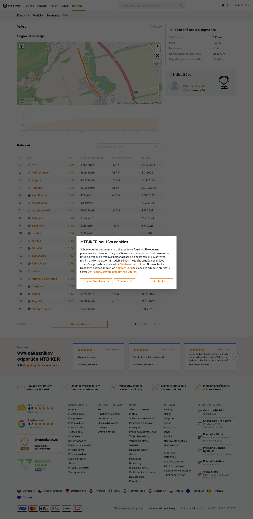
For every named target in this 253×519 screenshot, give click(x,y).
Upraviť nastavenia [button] (96, 281)
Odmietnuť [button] (124, 281)
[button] (122, 268)
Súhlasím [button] (161, 282)
